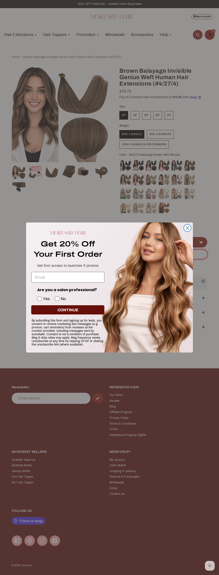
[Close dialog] (187, 228)
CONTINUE (68, 310)
